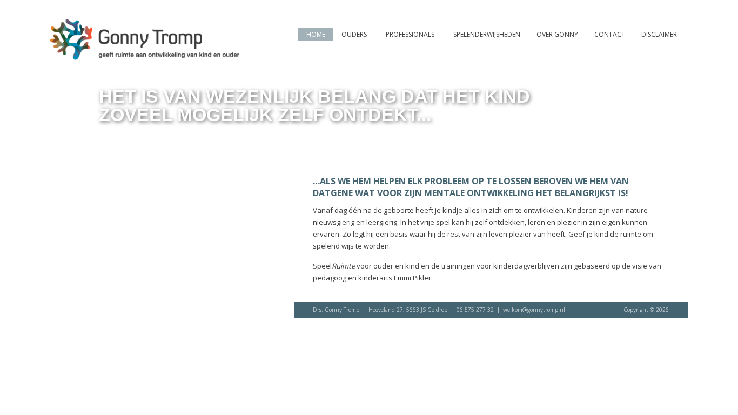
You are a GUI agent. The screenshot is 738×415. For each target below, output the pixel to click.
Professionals (410, 34)
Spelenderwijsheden (486, 34)
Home (315, 34)
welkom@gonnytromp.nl (534, 309)
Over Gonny (557, 34)
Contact (609, 34)
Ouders (354, 34)
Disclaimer (659, 34)
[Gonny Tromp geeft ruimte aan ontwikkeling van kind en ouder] (144, 55)
